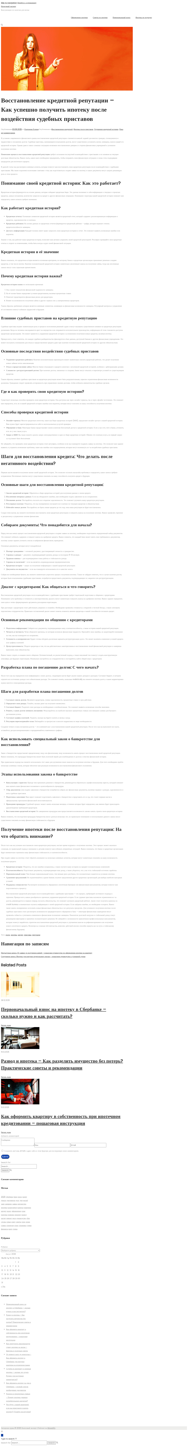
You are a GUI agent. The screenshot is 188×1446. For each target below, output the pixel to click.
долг (17, 1200)
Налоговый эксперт (8, 6)
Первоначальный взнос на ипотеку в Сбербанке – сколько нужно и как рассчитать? (18, 1308)
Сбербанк (9, 1197)
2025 (3, 1197)
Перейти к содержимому (26, 3)
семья (9, 1222)
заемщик (8, 1204)
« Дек (3, 1286)
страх (16, 1225)
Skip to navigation (9, 3)
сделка (3, 1222)
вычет (25, 1197)
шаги (10, 1229)
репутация (36, 935)
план (23, 1211)
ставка (3, 1225)
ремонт (9, 1218)
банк (15, 1197)
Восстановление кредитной (62, 129)
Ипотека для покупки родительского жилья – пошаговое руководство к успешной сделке (43, 956)
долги (7, 935)
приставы (27, 935)
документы (11, 1200)
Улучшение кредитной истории (106, 129)
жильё (25, 1200)
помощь (11, 1214)
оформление (16, 1211)
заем (2, 1204)
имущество (22, 1204)
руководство (21, 1218)
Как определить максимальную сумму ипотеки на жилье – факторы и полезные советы (18, 1347)
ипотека (14, 935)
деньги (3, 1200)
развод (24, 1214)
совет (13, 1222)
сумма (29, 1225)
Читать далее (6, 1025)
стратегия (10, 1225)
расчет (3, 1218)
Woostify (51, 1428)
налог (9, 1211)
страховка (22, 1225)
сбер (28, 1218)
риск (14, 1218)
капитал (20, 1207)
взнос (20, 1197)
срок (23, 1222)
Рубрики (4, 1247)
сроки (28, 1222)
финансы (4, 1229)
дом (21, 1200)
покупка (4, 1214)
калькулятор (12, 1207)
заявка (14, 1204)
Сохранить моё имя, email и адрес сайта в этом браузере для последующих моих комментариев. (41, 1151)
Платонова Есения (31, 129)
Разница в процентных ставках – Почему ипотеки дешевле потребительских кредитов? (18, 1397)
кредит (20, 935)
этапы (15, 1229)
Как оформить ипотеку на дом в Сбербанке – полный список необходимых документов (18, 1387)
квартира (27, 1207)
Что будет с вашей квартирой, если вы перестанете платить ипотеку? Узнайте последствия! (18, 1408)
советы (18, 1222)
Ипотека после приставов (83, 129)
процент (18, 1214)
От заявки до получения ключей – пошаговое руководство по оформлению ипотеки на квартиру (46, 953)
